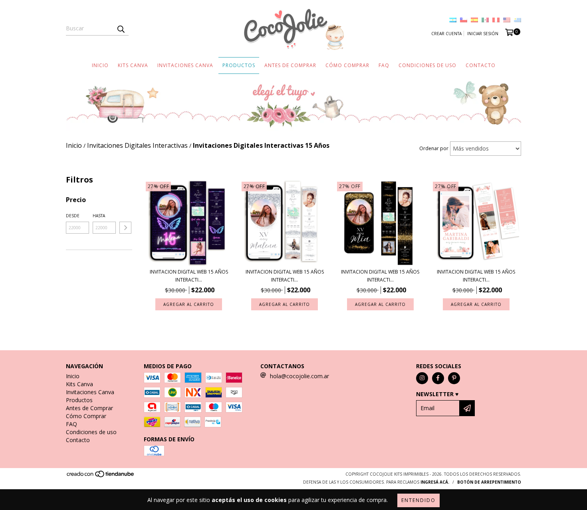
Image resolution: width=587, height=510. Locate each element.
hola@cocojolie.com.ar (299, 376)
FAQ (384, 65)
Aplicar (125, 228)
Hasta (99, 215)
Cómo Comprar (347, 65)
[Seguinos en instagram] (422, 378)
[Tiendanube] (101, 476)
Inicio (100, 65)
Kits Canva (133, 65)
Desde (72, 215)
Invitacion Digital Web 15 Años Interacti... (189, 275)
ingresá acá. (434, 482)
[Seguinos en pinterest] (454, 378)
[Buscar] (121, 28)
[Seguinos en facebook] (438, 378)
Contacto (481, 65)
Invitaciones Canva (185, 65)
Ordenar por (433, 148)
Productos (238, 65)
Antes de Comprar (290, 65)
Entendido (418, 500)
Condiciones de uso (427, 65)
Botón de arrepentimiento (489, 482)
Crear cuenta (446, 33)
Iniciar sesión (482, 33)
